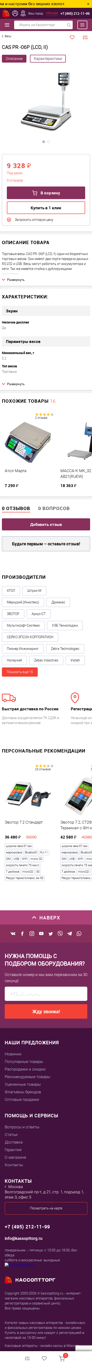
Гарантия (13, 1149)
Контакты (14, 1164)
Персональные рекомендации (43, 751)
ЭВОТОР (13, 614)
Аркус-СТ (39, 614)
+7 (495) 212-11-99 (75, 13)
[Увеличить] (46, 102)
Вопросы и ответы (22, 1127)
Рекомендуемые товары (27, 1076)
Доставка (14, 1142)
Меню (80, 25)
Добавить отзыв (46, 524)
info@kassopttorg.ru (23, 1238)
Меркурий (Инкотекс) (23, 602)
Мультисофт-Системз (23, 625)
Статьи (11, 1134)
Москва (52, 13)
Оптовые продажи (22, 1099)
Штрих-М (34, 591)
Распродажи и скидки (25, 1069)
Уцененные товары (23, 1084)
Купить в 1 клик (46, 207)
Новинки (13, 1054)
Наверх (49, 917)
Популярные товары (24, 1061)
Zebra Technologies (65, 649)
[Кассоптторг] (6, 13)
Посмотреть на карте (46, 1208)
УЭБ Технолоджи (65, 625)
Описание (14, 58)
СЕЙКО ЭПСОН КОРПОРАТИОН (30, 637)
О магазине (15, 1157)
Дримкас (58, 602)
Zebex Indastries (46, 660)
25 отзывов (43, 769)
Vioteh (75, 660)
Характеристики (48, 58)
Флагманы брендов (23, 1091)
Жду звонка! (46, 1011)
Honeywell (14, 660)
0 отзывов (16, 508)
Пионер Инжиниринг (23, 649)
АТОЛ (11, 591)
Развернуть (16, 280)
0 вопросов (54, 508)
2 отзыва (41, 417)
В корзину (50, 193)
